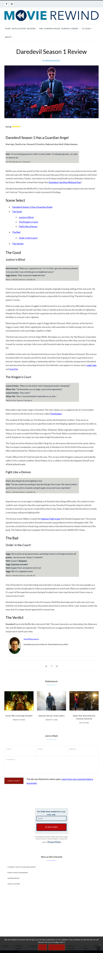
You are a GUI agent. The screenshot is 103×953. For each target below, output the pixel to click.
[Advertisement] (51, 914)
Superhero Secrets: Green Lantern (51, 716)
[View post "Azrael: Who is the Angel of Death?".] (19, 701)
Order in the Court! (28, 238)
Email (41, 749)
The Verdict (18, 243)
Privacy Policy (54, 841)
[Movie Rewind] (51, 15)
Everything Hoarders (18, 873)
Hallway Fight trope (50, 518)
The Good (17, 211)
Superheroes (13, 878)
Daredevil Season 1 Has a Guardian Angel (32, 207)
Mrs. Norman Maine (49, 28)
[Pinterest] (57, 666)
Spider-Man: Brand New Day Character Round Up (84, 717)
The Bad (16, 232)
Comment (11, 759)
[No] (100, 945)
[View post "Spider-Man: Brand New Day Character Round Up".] (84, 701)
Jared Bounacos (51, 60)
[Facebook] (6, 4)
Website (72, 749)
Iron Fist (14, 369)
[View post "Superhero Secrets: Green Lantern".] (51, 701)
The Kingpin (56, 413)
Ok (42, 947)
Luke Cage (91, 365)
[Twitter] (46, 666)
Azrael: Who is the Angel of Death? (19, 716)
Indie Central (14, 884)
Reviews (31, 28)
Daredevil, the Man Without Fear (65, 182)
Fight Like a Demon (28, 226)
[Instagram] (12, 4)
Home (8, 28)
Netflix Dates (19, 28)
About (8, 37)
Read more (56, 947)
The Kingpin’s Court (28, 222)
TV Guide (86, 28)
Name (9, 749)
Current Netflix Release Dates (22, 867)
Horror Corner (69, 28)
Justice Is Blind (26, 217)
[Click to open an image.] (51, 91)
